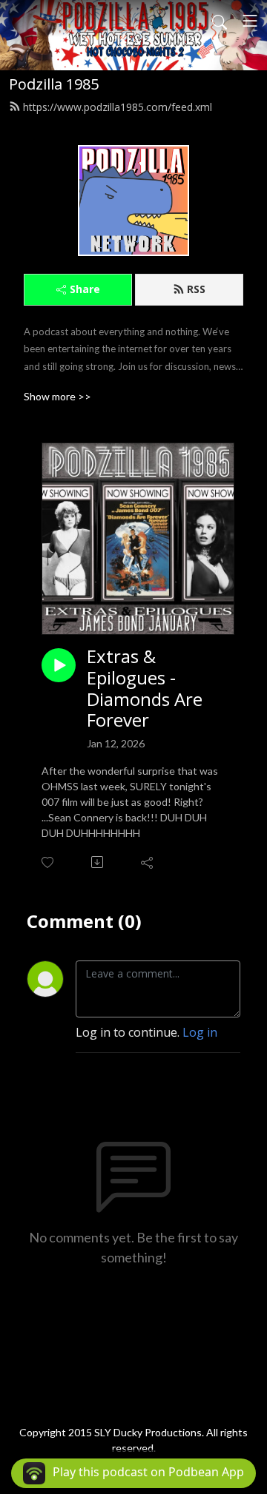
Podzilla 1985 (54, 84)
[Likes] (48, 862)
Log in (199, 1032)
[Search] (219, 21)
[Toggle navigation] (250, 21)
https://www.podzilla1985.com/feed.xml (117, 107)
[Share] (147, 862)
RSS (196, 289)
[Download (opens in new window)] (98, 862)
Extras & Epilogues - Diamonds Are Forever (144, 688)
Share (85, 289)
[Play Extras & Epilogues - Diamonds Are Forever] (59, 665)
